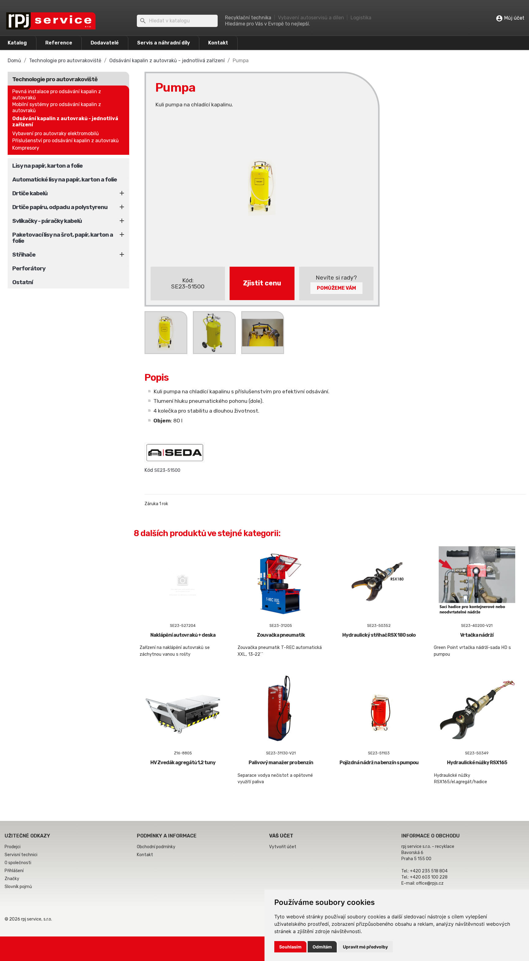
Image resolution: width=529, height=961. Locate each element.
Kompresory (25, 148)
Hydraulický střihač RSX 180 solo (378, 635)
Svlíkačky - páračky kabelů (47, 220)
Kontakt (218, 43)
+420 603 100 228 (429, 877)
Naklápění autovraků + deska (183, 635)
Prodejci (13, 846)
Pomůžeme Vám (336, 288)
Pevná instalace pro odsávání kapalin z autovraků (56, 95)
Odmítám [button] (322, 946)
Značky (12, 878)
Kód (148, 470)
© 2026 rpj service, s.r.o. (28, 919)
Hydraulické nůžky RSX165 (477, 762)
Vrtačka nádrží (476, 635)
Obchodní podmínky (156, 846)
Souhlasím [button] (290, 946)
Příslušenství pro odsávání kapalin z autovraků (65, 140)
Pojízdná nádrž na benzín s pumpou (379, 762)
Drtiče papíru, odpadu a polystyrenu (59, 207)
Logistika (361, 18)
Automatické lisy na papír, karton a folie (64, 179)
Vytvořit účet (282, 846)
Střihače (24, 254)
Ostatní (22, 282)
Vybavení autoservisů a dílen (311, 18)
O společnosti (18, 862)
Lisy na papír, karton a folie (47, 165)
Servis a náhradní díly (163, 43)
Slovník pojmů (18, 886)
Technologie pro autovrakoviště (54, 79)
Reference (58, 43)
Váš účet (281, 836)
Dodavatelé (105, 43)
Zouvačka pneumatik (281, 635)
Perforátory (28, 268)
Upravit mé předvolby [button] (365, 946)
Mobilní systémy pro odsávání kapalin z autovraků (56, 107)
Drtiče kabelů (29, 193)
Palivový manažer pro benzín (281, 762)
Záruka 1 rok (156, 503)
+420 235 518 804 (429, 871)
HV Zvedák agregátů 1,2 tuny (183, 762)
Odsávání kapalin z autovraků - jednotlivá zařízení (65, 122)
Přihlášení (14, 870)
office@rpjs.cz (430, 883)
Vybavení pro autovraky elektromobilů (55, 133)
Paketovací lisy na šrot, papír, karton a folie (62, 237)
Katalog (17, 43)
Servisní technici (21, 854)
